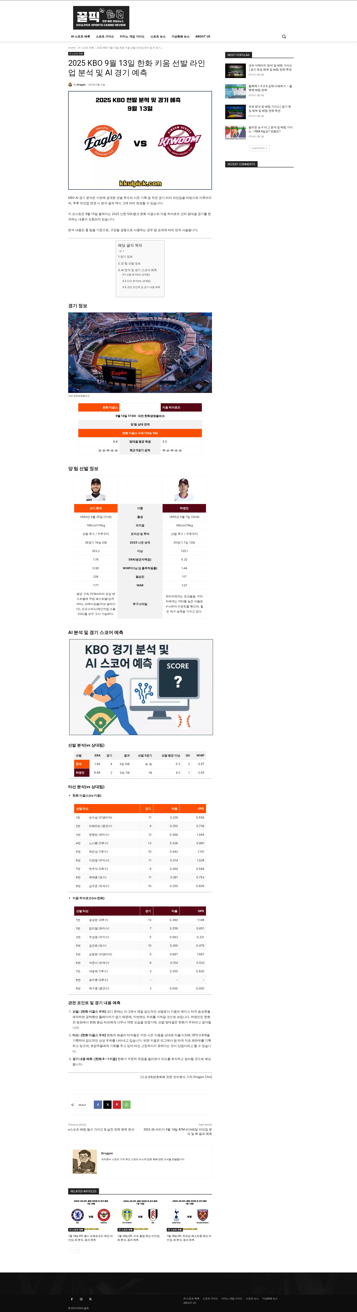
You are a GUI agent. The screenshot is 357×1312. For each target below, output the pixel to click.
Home (71, 47)
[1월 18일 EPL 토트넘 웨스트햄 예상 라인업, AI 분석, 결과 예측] (189, 1216)
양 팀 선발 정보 (131, 263)
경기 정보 (126, 256)
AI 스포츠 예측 (86, 47)
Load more (258, 148)
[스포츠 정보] (101, 18)
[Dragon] (71, 85)
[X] (107, 1105)
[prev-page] (70, 1250)
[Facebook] (98, 1105)
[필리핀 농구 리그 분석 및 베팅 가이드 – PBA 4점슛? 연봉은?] (235, 132)
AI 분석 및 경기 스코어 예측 (139, 270)
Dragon (81, 84)
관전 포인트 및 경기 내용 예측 (143, 287)
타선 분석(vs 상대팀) (139, 280)
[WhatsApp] (126, 1105)
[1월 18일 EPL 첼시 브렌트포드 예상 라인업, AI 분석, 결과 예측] (90, 1216)
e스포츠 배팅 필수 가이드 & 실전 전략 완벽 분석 (101, 1129)
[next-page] (77, 1250)
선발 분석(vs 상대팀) (138, 274)
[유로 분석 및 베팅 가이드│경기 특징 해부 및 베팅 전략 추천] (235, 112)
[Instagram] (81, 1299)
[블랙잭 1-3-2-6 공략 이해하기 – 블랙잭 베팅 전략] (235, 91)
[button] (284, 36)
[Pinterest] (117, 1105)
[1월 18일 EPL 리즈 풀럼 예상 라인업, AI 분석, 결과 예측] (140, 1216)
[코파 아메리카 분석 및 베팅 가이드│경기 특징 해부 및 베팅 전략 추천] (235, 71)
